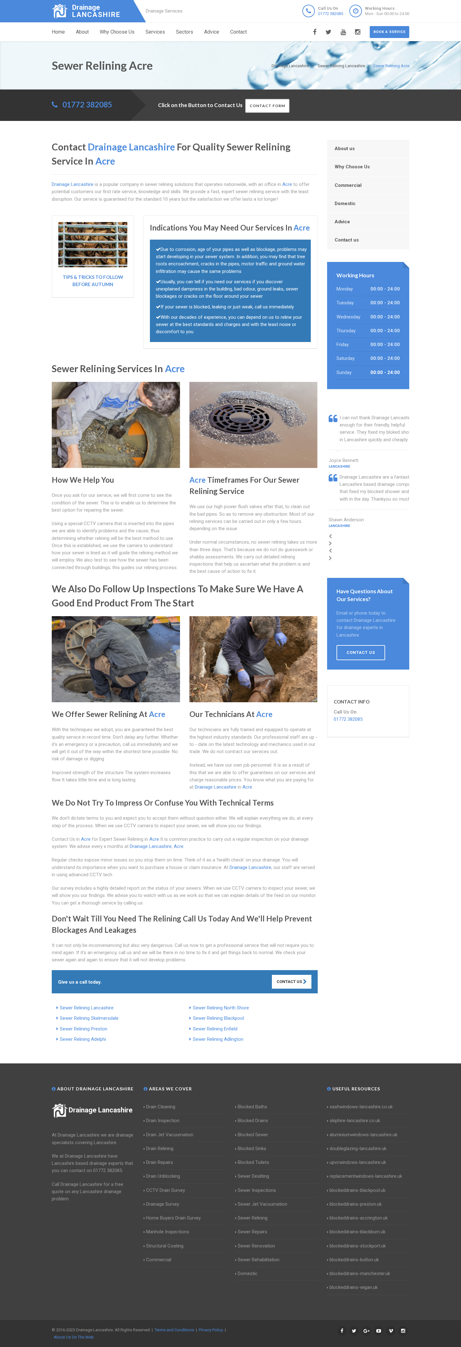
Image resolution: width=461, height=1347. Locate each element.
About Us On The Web (74, 1337)
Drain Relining (159, 1148)
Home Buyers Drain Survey (173, 1218)
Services (155, 32)
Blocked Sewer (253, 1135)
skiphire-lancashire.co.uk (355, 1120)
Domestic (345, 203)
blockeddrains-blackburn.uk (357, 1232)
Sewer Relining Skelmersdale (89, 1018)
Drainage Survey (162, 1204)
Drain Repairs (159, 1162)
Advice (211, 32)
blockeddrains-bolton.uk (354, 1260)
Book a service (389, 32)
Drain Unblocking (163, 1176)
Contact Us (290, 981)
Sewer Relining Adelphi (83, 1039)
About (82, 32)
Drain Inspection (162, 1120)
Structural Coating (164, 1246)
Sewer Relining (253, 1218)
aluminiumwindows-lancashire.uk (363, 1135)
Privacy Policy (211, 1330)
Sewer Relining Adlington (218, 1039)
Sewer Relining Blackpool (218, 1018)
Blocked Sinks (252, 1148)
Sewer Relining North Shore (221, 1008)
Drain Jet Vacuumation (169, 1135)
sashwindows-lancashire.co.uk (361, 1107)
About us (345, 148)
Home (58, 32)
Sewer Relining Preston (83, 1029)
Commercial (348, 185)
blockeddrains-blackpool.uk (357, 1190)
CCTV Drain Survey (165, 1190)
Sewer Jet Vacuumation (262, 1204)
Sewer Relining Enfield (215, 1029)
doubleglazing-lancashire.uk (358, 1148)
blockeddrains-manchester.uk (360, 1273)
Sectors (184, 32)
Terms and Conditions (174, 1330)
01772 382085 (330, 13)
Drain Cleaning (160, 1107)
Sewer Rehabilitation (258, 1260)
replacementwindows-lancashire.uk (366, 1176)
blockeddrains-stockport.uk (358, 1246)
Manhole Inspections (167, 1232)
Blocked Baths (252, 1107)
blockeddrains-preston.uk (356, 1204)
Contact (238, 32)
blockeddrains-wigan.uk (354, 1287)
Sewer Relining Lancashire (87, 1008)
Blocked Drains (253, 1120)
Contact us (347, 240)
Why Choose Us (117, 32)
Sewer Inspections (257, 1190)
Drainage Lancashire (101, 1110)
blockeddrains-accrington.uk (359, 1218)
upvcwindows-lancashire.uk (358, 1162)
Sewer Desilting (253, 1176)
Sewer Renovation (256, 1246)
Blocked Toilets (253, 1162)
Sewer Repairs (252, 1232)
